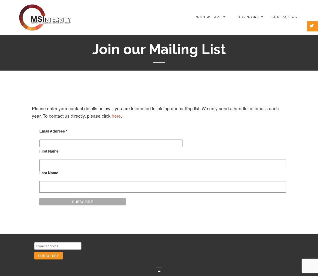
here (116, 115)
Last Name (48, 173)
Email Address (53, 131)
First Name (48, 151)
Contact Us (284, 17)
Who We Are (209, 17)
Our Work (248, 17)
